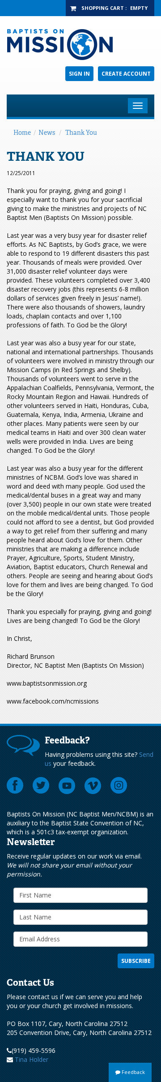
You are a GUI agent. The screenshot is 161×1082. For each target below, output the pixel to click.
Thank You (81, 133)
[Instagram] (118, 785)
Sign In (79, 73)
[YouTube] (67, 785)
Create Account (126, 73)
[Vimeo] (93, 785)
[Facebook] (15, 785)
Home (22, 133)
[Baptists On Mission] (80, 44)
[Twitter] (41, 785)
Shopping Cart (102, 7)
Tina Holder (31, 1059)
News (46, 133)
